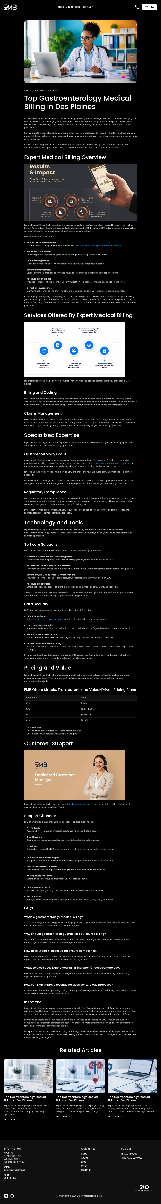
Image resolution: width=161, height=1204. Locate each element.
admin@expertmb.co (14, 1170)
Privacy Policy (129, 1153)
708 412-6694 (11, 1178)
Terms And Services (131, 1157)
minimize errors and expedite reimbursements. (98, 245)
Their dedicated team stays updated (112, 463)
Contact (88, 7)
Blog (77, 7)
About (69, 7)
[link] (11, 1119)
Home (61, 7)
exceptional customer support (76, 804)
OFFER (84, 1165)
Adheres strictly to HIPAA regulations (45, 619)
